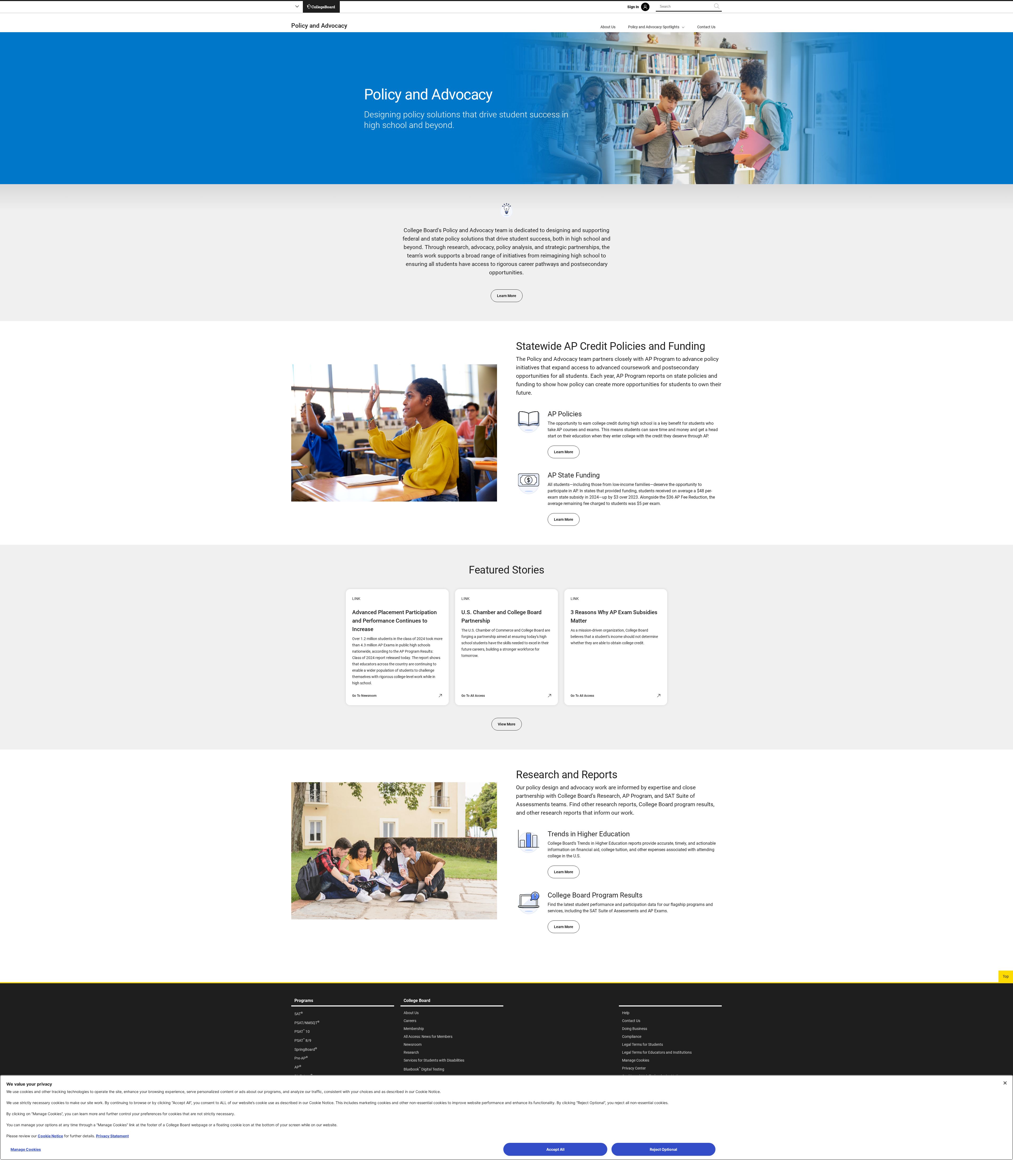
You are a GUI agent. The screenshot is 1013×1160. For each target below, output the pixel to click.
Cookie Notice (50, 1136)
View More (506, 724)
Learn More (506, 296)
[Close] (1005, 1083)
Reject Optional (663, 1149)
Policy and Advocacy (319, 25)
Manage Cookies (26, 1149)
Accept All (555, 1149)
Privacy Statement (112, 1136)
